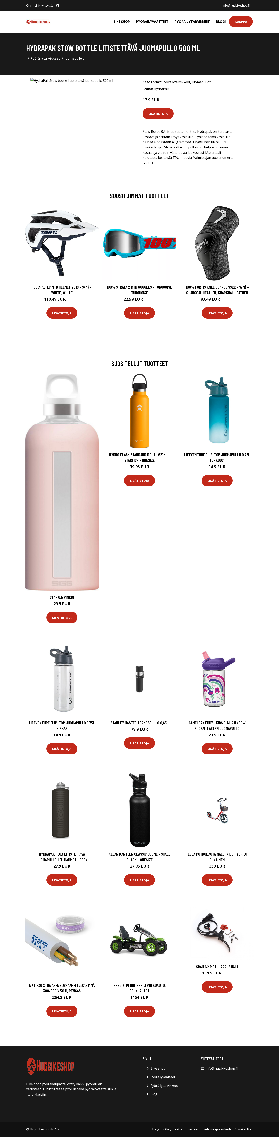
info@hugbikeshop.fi (236, 5)
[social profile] (58, 5)
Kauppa (241, 22)
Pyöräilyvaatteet (152, 21)
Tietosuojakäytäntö (217, 1129)
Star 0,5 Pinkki (62, 597)
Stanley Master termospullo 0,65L (139, 722)
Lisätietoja (158, 113)
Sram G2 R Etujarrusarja (217, 966)
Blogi (221, 21)
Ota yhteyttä (172, 1129)
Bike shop (121, 21)
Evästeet (192, 1129)
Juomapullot (74, 58)
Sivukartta (243, 1129)
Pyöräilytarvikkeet (192, 21)
